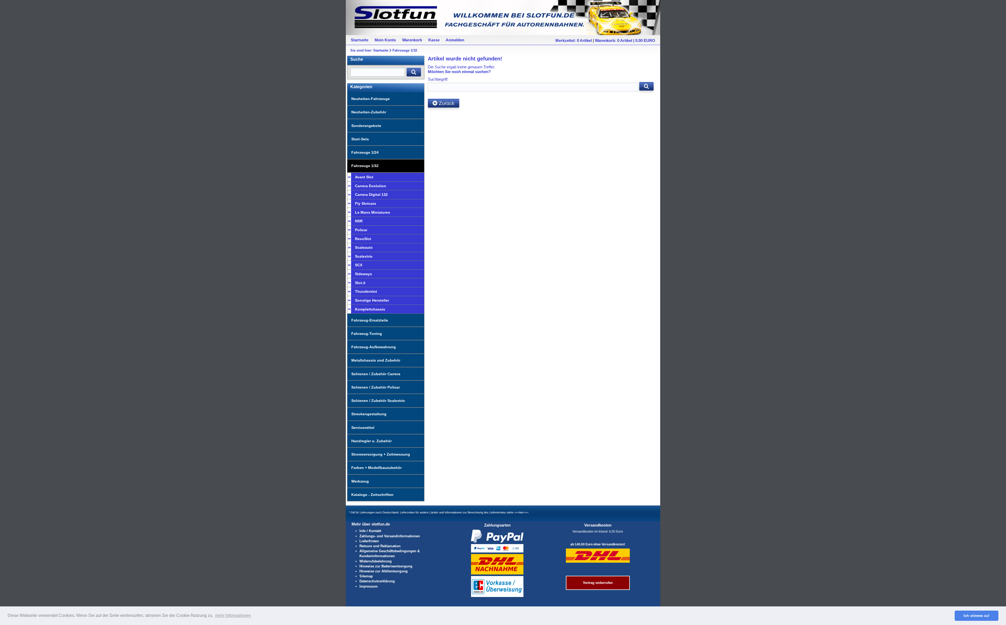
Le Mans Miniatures (372, 212)
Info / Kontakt (370, 531)
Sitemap (366, 576)
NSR (359, 221)
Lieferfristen (369, 541)
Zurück (446, 103)
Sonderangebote (366, 126)
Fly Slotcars (365, 203)
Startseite (380, 50)
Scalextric (364, 256)
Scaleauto (364, 247)
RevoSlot (363, 239)
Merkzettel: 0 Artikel (573, 40)
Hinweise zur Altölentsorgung (383, 571)
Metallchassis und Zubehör (375, 360)
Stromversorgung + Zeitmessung (380, 454)
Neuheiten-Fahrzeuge (370, 99)
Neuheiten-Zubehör (368, 112)
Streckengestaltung (368, 414)
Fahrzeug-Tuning (366, 333)
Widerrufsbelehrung (375, 561)
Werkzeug (360, 481)
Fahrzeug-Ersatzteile (369, 320)
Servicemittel (362, 427)
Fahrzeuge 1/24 (365, 152)
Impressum (368, 586)
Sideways (363, 274)
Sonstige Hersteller (372, 300)
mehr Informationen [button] (233, 615)
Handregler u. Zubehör (371, 441)
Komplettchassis (370, 309)
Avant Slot (364, 177)
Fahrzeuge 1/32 (404, 50)
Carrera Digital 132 (371, 194)
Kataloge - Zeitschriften (372, 495)
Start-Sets (360, 139)
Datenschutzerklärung (377, 581)
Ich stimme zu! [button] (976, 615)
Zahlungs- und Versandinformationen (389, 536)
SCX (358, 265)
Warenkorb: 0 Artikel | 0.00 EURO (625, 40)
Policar (361, 230)
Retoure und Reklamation (380, 546)
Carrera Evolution (370, 186)
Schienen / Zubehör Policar (375, 387)
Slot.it (360, 283)
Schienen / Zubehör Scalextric (378, 401)
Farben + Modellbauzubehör (376, 468)
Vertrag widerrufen (598, 583)
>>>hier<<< (521, 512)
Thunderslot (366, 291)
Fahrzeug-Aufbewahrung (373, 347)
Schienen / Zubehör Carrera (375, 374)
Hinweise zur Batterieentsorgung (385, 566)
